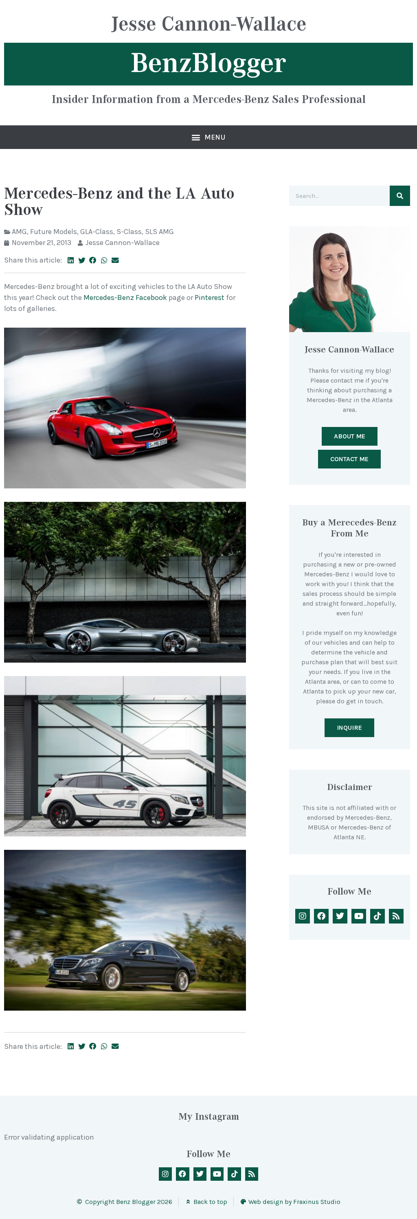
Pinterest (209, 297)
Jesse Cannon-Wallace (208, 25)
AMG (19, 231)
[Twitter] (340, 916)
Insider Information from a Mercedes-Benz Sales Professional (209, 99)
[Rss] (396, 916)
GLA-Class (96, 231)
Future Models (53, 231)
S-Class (129, 231)
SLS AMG (159, 231)
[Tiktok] (377, 916)
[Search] (400, 196)
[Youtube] (358, 916)
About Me (349, 436)
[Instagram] (302, 916)
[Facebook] (321, 916)
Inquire (349, 727)
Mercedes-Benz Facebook (125, 297)
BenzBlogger (208, 63)
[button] (208, 137)
